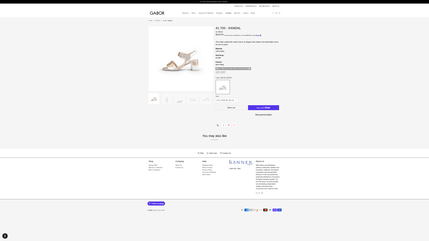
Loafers (245, 13)
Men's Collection (154, 170)
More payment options (263, 114)
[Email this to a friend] (234, 125)
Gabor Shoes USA (159, 210)
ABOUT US (275, 6)
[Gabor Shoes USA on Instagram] (262, 193)
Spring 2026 (153, 165)
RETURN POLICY (264, 6)
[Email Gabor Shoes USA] (257, 193)
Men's (194, 13)
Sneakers (219, 13)
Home (150, 20)
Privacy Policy (207, 170)
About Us (178, 165)
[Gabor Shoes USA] (157, 13)
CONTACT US (238, 6)
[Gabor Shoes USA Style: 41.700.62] (181, 58)
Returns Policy (207, 167)
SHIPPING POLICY (251, 6)
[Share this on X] (218, 125)
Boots (253, 13)
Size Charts (206, 174)
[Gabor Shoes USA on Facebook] (259, 193)
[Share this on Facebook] (223, 125)
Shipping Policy (207, 165)
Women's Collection (156, 167)
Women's (185, 13)
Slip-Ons (237, 13)
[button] (5, 236)
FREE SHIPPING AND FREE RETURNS (233, 69)
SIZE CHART (221, 72)
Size (217, 96)
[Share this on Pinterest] (229, 125)
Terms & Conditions (209, 172)
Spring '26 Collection (206, 13)
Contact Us (179, 167)
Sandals (228, 13)
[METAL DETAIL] (223, 87)
